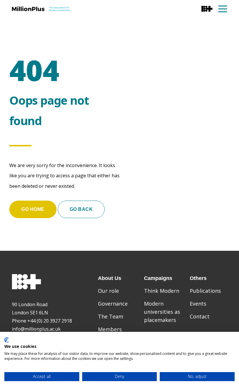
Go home (33, 209)
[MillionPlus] (41, 8)
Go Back (81, 209)
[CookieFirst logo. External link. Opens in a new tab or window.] (6, 340)
